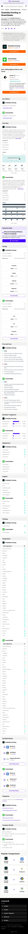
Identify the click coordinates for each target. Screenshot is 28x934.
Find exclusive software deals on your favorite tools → (14, 3)
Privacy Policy (14, 926)
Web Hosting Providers (7, 108)
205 (17, 48)
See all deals (15, 240)
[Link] (14, 28)
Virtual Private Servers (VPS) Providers (11, 820)
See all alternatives (14, 764)
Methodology (17, 40)
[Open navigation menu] (26, 6)
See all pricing (14, 295)
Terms (9, 926)
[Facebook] (16, 931)
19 (17, 60)
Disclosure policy (10, 40)
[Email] (12, 28)
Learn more (18, 138)
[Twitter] (6, 28)
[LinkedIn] (9, 28)
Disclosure (3, 928)
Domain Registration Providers (9, 810)
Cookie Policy (3, 926)
